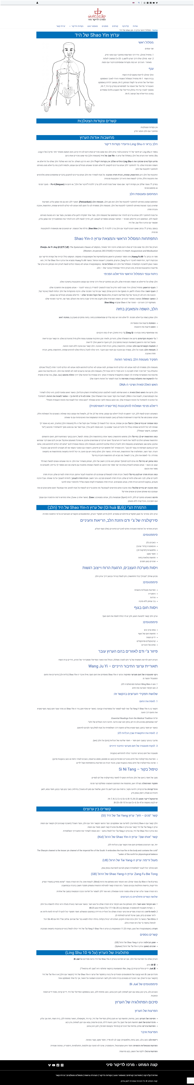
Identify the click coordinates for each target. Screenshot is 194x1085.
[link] (133, 3)
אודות (155, 1075)
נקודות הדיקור (105, 1075)
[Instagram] (148, 3)
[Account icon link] (37, 3)
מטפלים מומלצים (75, 1075)
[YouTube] (154, 3)
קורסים (130, 1075)
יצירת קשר (60, 1075)
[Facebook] (151, 3)
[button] (139, 3)
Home (155, 30)
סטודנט (138, 1075)
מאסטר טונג (119, 1075)
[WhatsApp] (145, 3)
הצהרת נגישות (91, 1075)
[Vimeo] (157, 3)
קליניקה (147, 1075)
